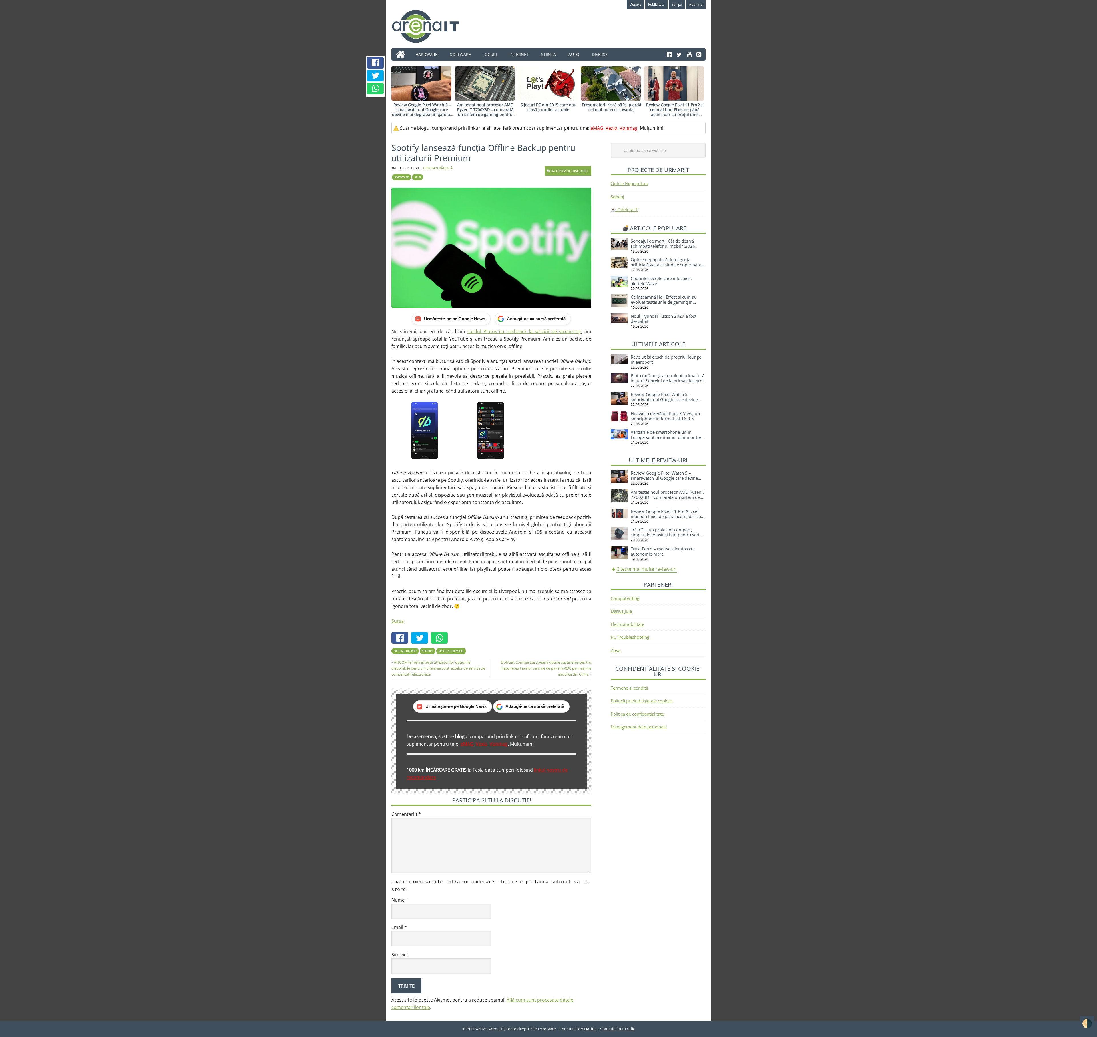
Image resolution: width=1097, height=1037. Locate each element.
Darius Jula (621, 611)
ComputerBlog (625, 598)
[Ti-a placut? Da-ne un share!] (375, 63)
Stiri (417, 177)
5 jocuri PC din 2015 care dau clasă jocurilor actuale (548, 107)
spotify (427, 651)
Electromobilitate (627, 624)
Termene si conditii (629, 688)
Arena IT (430, 26)
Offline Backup (405, 651)
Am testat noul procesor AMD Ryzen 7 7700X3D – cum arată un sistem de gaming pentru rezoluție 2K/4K (485, 112)
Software (401, 177)
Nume (399, 900)
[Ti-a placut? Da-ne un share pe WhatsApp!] (375, 88)
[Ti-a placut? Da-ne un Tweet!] (375, 75)
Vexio (611, 128)
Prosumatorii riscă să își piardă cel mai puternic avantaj (611, 107)
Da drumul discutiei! (569, 171)
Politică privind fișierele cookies (642, 701)
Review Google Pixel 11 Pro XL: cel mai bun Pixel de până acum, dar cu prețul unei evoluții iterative (675, 112)
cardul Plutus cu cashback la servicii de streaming (524, 331)
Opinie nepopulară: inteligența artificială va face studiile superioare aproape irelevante (666, 265)
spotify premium (451, 651)
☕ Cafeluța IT (624, 209)
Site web (400, 955)
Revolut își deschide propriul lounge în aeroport (666, 359)
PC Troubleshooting (630, 637)
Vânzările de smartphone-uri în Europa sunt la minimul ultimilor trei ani (666, 437)
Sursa (397, 621)
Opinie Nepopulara (629, 183)
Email (399, 927)
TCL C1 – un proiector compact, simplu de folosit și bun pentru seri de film (668, 535)
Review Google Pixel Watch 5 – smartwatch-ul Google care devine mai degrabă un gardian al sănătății (422, 112)
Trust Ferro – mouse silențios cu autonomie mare (662, 551)
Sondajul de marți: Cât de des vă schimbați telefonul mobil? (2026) (663, 243)
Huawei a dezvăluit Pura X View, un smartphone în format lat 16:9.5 (665, 416)
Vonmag (629, 128)
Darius (590, 1029)
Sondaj (617, 196)
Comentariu (406, 814)
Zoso (615, 650)
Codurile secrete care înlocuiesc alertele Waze (661, 280)
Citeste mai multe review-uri (646, 569)
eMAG (596, 128)
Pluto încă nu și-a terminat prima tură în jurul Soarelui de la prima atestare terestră (667, 381)
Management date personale (639, 727)
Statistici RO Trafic (617, 1029)
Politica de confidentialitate (637, 714)
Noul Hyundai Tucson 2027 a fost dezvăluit (663, 318)
